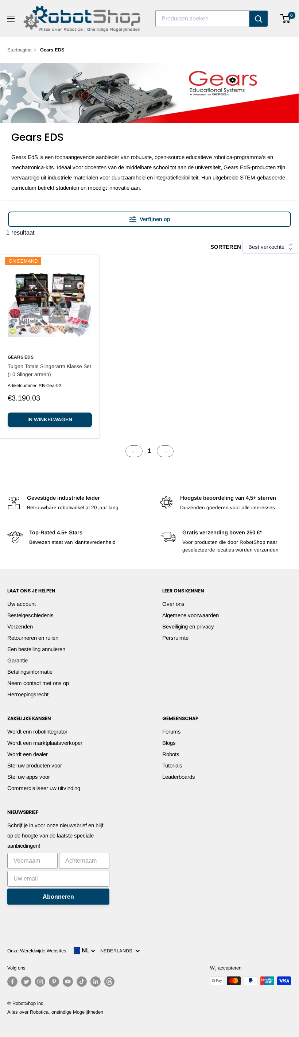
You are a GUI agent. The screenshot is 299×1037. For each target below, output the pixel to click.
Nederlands (117, 950)
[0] (285, 18)
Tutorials (172, 765)
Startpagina (19, 50)
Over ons (173, 604)
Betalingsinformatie (30, 672)
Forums (171, 731)
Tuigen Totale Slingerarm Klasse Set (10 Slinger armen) (49, 370)
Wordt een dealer (27, 754)
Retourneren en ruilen (32, 638)
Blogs (169, 743)
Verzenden (20, 626)
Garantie (17, 660)
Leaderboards (178, 777)
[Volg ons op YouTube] (68, 981)
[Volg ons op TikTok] (82, 981)
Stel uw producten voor (34, 765)
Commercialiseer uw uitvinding (43, 788)
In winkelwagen (49, 419)
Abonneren (58, 897)
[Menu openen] (11, 19)
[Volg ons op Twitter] (26, 981)
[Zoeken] (258, 19)
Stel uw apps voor (28, 777)
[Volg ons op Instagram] (40, 981)
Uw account (21, 604)
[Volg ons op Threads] (109, 981)
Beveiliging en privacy (188, 626)
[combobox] (202, 18)
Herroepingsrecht (27, 694)
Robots (170, 754)
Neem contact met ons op (38, 683)
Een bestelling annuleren (36, 649)
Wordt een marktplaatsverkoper (44, 743)
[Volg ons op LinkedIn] (95, 981)
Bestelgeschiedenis (30, 615)
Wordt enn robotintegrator (37, 731)
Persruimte (175, 638)
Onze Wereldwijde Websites (36, 950)
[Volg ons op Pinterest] (54, 981)
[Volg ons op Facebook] (12, 981)
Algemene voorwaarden (190, 615)
